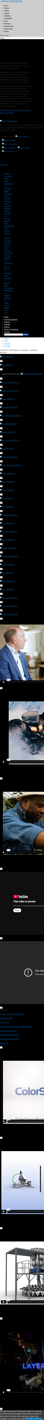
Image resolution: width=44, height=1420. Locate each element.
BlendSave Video (6, 1018)
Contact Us (4, 165)
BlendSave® (4, 1022)
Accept (28, 1419)
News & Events (8, 26)
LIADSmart (7, 16)
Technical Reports (10, 319)
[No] (42, 1419)
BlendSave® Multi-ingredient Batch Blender (16, 1027)
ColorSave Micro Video (8, 1031)
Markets (6, 10)
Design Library (8, 28)
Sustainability (8, 18)
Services (6, 13)
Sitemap (7, 324)
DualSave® (4, 1043)
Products (6, 8)
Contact (6, 31)
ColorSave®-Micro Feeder (9, 1039)
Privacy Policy (36, 1419)
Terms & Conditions (11, 329)
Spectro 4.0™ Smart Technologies (12, 1014)
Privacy (7, 327)
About (6, 21)
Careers (7, 322)
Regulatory (7, 23)
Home (6, 5)
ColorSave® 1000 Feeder (9, 1035)
